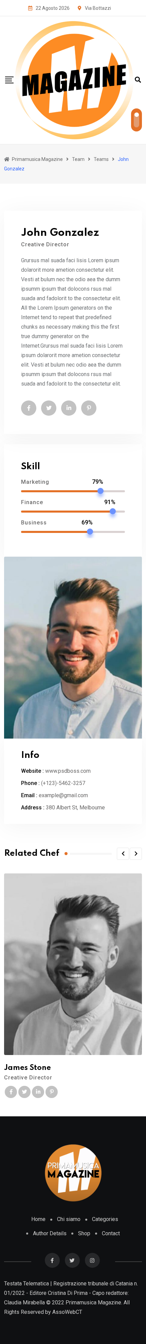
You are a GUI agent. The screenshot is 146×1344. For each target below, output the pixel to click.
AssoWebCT (67, 1312)
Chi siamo (68, 1219)
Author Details (50, 1233)
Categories (105, 1219)
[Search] (138, 79)
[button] (123, 854)
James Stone (27, 1068)
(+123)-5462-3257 (63, 783)
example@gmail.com (63, 795)
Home (38, 1219)
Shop (84, 1233)
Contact (111, 1233)
